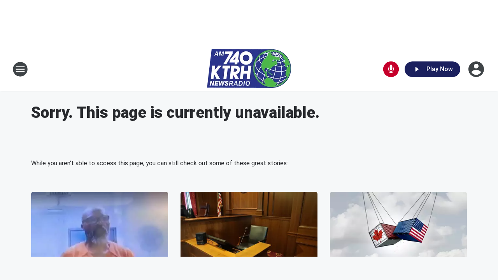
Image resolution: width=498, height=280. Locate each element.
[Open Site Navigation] (20, 69)
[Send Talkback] (391, 69)
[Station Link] (249, 69)
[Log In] (477, 69)
